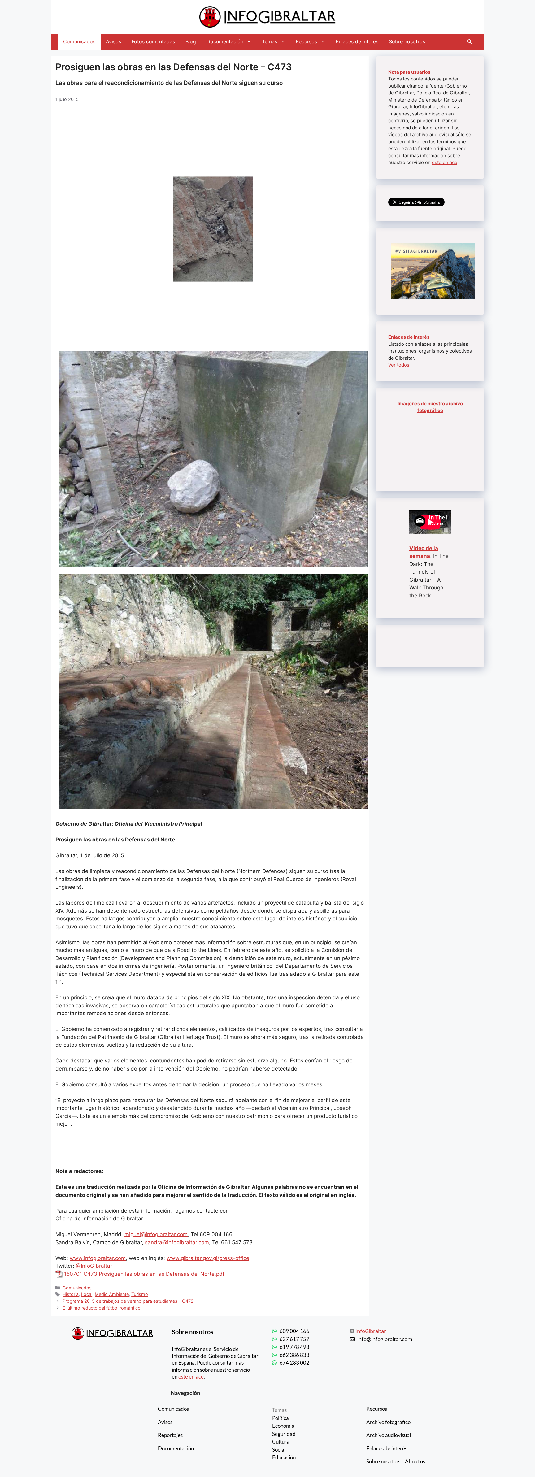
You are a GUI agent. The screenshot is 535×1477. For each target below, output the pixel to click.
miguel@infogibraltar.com (156, 1234)
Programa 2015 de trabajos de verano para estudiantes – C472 (128, 1301)
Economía (283, 1426)
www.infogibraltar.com (98, 1258)
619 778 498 (294, 1347)
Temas (269, 41)
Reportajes (170, 1435)
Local (86, 1294)
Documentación (225, 41)
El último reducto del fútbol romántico (102, 1307)
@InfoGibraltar (94, 1266)
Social (278, 1449)
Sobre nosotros (407, 41)
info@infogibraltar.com (384, 1339)
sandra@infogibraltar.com (177, 1242)
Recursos (306, 41)
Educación (284, 1457)
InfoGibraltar (370, 1331)
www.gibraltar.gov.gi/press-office (208, 1258)
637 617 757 (294, 1339)
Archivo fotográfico (388, 1422)
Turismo (139, 1294)
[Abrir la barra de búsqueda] (469, 42)
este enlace (444, 162)
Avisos (113, 41)
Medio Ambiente (112, 1294)
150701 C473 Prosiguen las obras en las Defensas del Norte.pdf (144, 1274)
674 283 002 (294, 1362)
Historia (71, 1294)
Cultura (280, 1441)
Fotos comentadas (153, 41)
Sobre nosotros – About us (395, 1461)
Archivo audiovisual (388, 1435)
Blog (190, 41)
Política (280, 1418)
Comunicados (79, 41)
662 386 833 (294, 1355)
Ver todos (398, 365)
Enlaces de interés (357, 41)
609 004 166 (294, 1331)
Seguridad (284, 1434)
